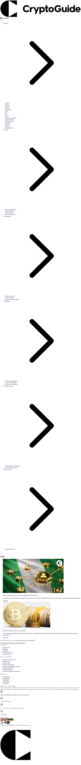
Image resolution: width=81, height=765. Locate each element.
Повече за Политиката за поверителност (26, 640)
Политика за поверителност (9, 659)
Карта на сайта (6, 647)
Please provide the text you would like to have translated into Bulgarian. (13, 643)
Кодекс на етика (6, 663)
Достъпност (5, 650)
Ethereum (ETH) (6, 678)
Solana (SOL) (6, 683)
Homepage (5, 649)
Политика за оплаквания (8, 664)
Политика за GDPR (7, 669)
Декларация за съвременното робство (11, 671)
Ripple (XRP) (6, 680)
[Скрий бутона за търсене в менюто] (0, 553)
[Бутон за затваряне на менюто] (2, 20)
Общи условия (6, 661)
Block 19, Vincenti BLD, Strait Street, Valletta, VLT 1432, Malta (14, 694)
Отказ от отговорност (8, 652)
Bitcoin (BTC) (6, 676)
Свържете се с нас (7, 654)
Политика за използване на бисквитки (12, 666)
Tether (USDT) (6, 681)
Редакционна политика (8, 667)
